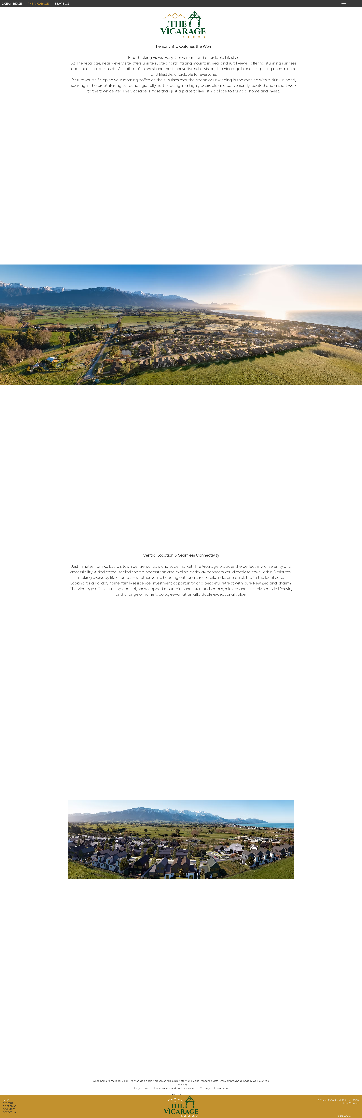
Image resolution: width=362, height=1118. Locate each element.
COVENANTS (9, 1109)
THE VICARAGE (38, 4)
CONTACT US (9, 1112)
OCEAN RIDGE (12, 4)
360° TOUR (8, 1103)
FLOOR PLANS (9, 1106)
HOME (6, 1100)
